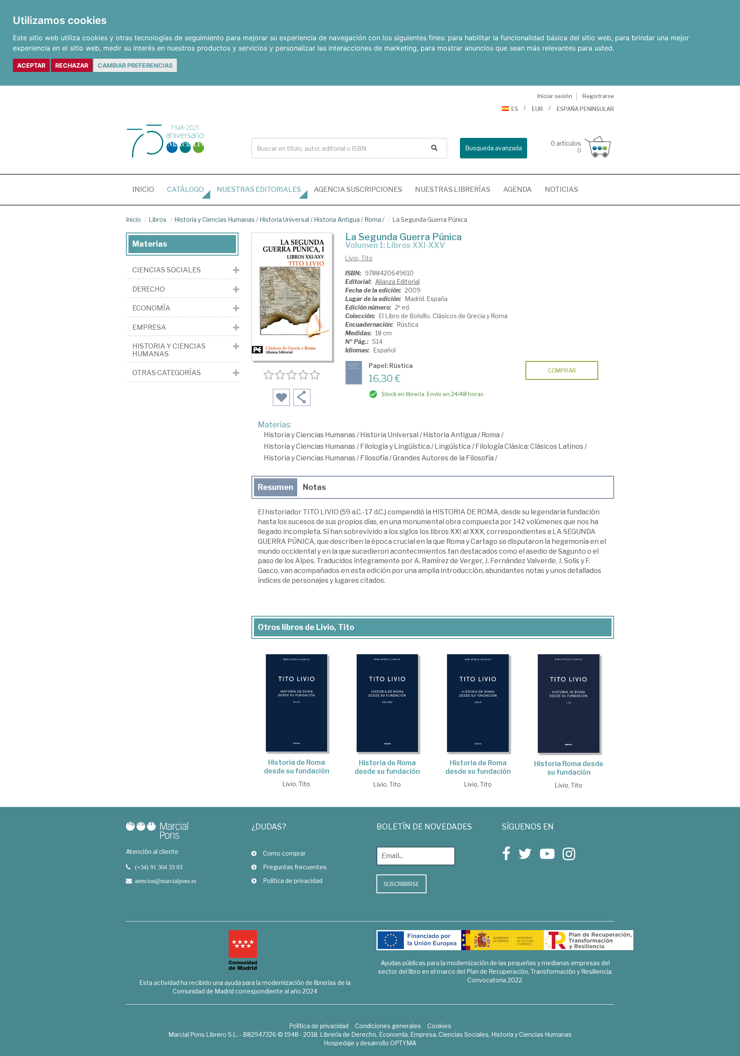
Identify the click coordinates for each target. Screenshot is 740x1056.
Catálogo (185, 189)
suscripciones (358, 189)
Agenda (517, 189)
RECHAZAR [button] (71, 65)
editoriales (259, 189)
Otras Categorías (166, 373)
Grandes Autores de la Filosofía (443, 458)
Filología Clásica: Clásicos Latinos (529, 446)
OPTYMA (403, 1043)
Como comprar (284, 853)
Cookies (439, 1025)
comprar (562, 370)
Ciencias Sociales (166, 270)
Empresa (149, 327)
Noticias (561, 189)
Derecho (148, 289)
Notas (314, 487)
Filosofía (374, 458)
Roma (372, 219)
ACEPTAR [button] (31, 65)
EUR (537, 108)
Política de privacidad (292, 880)
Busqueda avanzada (493, 148)
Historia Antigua (337, 219)
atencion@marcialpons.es (165, 881)
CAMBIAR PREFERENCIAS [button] (135, 65)
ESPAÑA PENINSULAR (585, 108)
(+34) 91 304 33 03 (158, 867)
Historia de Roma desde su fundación (296, 766)
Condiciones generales (388, 1025)
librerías (452, 189)
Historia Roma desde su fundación (568, 768)
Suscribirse (401, 883)
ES (514, 108)
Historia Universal (284, 219)
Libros (158, 219)
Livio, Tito (359, 258)
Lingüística (453, 446)
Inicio (146, 189)
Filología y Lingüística (395, 446)
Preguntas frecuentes (295, 867)
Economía (151, 308)
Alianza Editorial (397, 281)
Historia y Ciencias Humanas (214, 219)
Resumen (275, 487)
